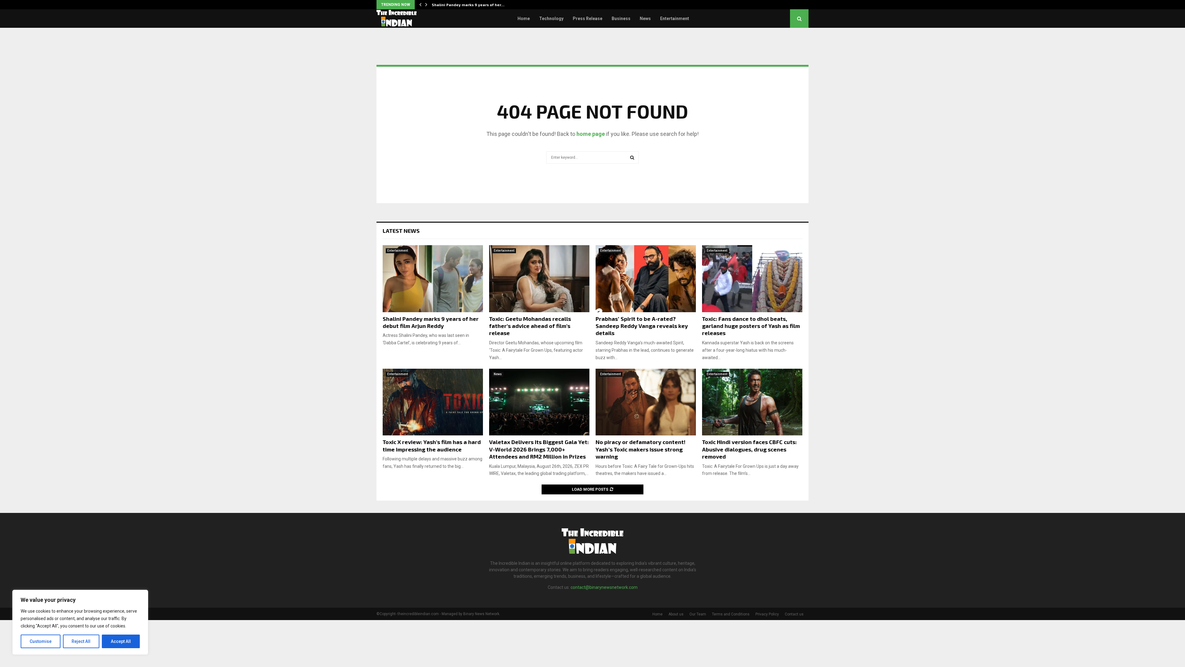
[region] (80, 622)
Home (524, 18)
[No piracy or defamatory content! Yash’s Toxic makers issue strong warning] (646, 402)
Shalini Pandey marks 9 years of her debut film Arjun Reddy (431, 322)
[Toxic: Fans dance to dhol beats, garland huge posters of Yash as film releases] (752, 278)
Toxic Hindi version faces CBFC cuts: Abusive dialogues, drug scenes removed (749, 449)
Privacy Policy (767, 614)
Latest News (401, 230)
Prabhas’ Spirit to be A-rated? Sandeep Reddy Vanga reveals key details (642, 326)
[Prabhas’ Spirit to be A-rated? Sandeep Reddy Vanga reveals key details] (646, 278)
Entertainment (674, 18)
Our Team (697, 614)
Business (621, 18)
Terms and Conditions (731, 614)
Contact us (794, 614)
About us (676, 614)
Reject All (81, 641)
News (645, 18)
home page (590, 134)
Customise (41, 641)
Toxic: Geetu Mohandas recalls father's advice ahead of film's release (530, 326)
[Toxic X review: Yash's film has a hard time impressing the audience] (433, 402)
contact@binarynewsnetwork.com (604, 587)
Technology (551, 18)
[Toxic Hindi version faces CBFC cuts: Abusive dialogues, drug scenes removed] (752, 402)
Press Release (587, 18)
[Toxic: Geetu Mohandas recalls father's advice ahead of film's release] (539, 278)
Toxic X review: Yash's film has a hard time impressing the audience (432, 445)
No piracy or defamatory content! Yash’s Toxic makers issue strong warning (640, 449)
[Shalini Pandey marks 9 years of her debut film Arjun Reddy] (433, 278)
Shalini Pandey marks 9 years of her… (468, 4)
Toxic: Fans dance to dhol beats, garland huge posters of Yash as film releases (751, 326)
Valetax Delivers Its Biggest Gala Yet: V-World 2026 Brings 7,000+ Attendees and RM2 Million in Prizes (539, 449)
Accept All (121, 641)
